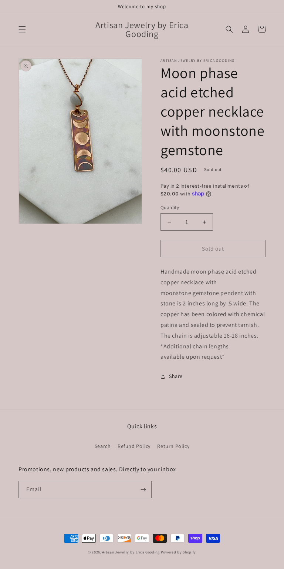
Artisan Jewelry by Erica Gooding (130, 552)
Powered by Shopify (178, 552)
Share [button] (176, 376)
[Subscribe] (143, 489)
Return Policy (173, 446)
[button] (22, 29)
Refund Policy (134, 446)
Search (103, 446)
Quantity (169, 207)
